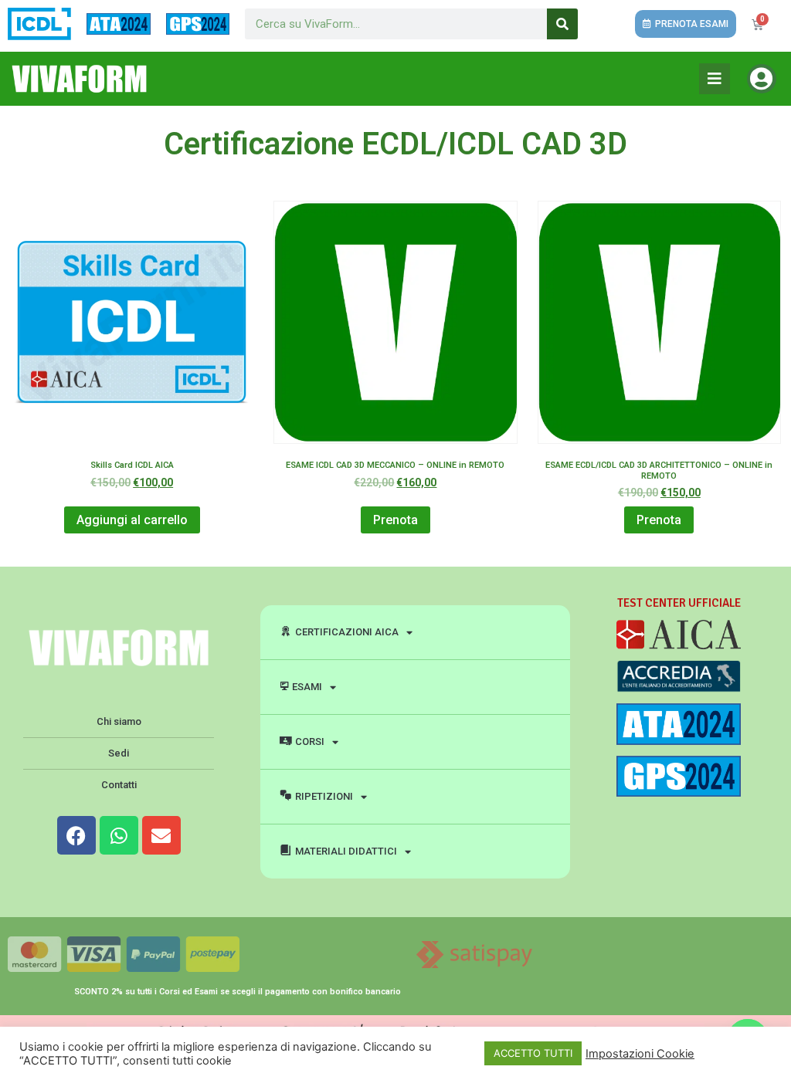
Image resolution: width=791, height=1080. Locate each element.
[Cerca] (562, 23)
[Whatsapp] (119, 835)
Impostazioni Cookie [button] (640, 1054)
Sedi (118, 753)
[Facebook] (76, 835)
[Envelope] (161, 835)
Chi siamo (119, 721)
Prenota (395, 520)
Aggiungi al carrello (132, 520)
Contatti (119, 785)
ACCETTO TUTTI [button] (533, 1053)
